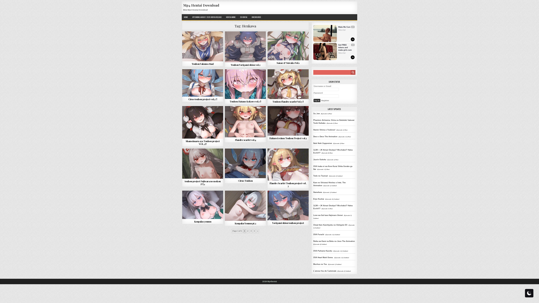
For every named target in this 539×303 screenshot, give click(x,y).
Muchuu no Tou (320, 264)
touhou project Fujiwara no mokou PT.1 (203, 183)
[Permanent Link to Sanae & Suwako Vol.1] (288, 45)
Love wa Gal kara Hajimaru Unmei (328, 215)
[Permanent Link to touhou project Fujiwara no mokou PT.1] (202, 164)
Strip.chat (341, 30)
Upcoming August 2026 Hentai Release (207, 17)
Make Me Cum (344, 27)
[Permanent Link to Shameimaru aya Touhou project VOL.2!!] (202, 122)
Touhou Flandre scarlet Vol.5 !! (288, 101)
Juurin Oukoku (319, 160)
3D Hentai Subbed (201, 76)
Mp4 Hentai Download (201, 5)
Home (186, 17)
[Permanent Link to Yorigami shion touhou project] (288, 206)
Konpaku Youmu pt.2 (245, 223)
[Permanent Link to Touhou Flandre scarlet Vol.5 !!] (288, 84)
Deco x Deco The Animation (325, 137)
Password (318, 93)
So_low (316, 114)
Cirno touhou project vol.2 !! (202, 99)
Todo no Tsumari (320, 176)
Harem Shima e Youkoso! (324, 130)
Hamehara (317, 192)
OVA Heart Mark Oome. (323, 257)
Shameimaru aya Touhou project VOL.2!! (203, 142)
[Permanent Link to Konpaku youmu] (202, 205)
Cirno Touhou (245, 180)
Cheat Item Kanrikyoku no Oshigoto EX (330, 225)
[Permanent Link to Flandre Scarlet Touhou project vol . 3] (288, 165)
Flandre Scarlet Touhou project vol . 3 (288, 185)
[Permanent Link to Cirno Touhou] (245, 163)
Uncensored (256, 17)
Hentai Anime (231, 17)
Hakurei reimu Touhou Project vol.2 (288, 138)
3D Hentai (243, 17)
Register (325, 100)
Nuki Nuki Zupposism (322, 143)
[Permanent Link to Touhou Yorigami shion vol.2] (245, 46)
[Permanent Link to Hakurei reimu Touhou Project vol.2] (288, 121)
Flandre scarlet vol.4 (245, 139)
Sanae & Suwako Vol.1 (288, 62)
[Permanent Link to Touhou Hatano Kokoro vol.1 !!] (245, 84)
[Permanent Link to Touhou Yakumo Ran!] (202, 46)
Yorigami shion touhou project (288, 222)
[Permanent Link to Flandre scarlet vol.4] (245, 121)
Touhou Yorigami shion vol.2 (245, 64)
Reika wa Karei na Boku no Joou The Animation (334, 241)
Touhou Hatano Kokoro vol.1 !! (245, 101)
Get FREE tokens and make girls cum (345, 47)
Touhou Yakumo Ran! (203, 63)
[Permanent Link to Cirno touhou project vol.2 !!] (202, 83)
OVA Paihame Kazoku (322, 251)
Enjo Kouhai (318, 199)
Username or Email (322, 86)
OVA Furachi (318, 234)
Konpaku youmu (202, 221)
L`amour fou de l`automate (324, 271)
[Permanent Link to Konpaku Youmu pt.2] (245, 206)
